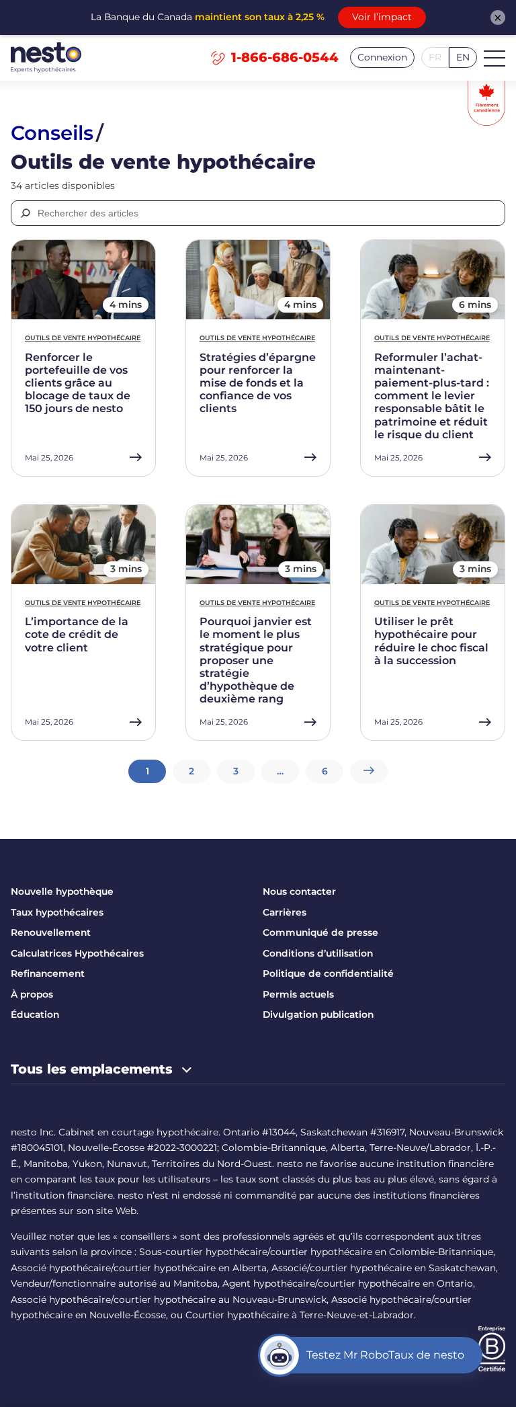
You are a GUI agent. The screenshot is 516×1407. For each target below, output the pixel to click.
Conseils (52, 133)
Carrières (284, 912)
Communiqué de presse (320, 932)
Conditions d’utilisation (318, 953)
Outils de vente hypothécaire (82, 337)
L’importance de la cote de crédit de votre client (76, 634)
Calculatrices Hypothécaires (77, 953)
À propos (32, 994)
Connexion (382, 57)
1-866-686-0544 (285, 57)
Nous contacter (299, 891)
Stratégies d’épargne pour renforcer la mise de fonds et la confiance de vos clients (258, 383)
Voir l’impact (382, 16)
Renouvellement (51, 932)
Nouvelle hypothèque (62, 891)
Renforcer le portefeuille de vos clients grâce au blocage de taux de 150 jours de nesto (77, 383)
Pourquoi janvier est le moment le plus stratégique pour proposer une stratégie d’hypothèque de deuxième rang (256, 660)
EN (463, 57)
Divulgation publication (318, 1014)
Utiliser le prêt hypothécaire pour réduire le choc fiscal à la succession (431, 641)
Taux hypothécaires (57, 912)
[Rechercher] (24, 213)
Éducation (35, 1014)
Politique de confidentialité (328, 973)
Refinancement (48, 973)
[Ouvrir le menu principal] (494, 58)
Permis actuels (298, 994)
